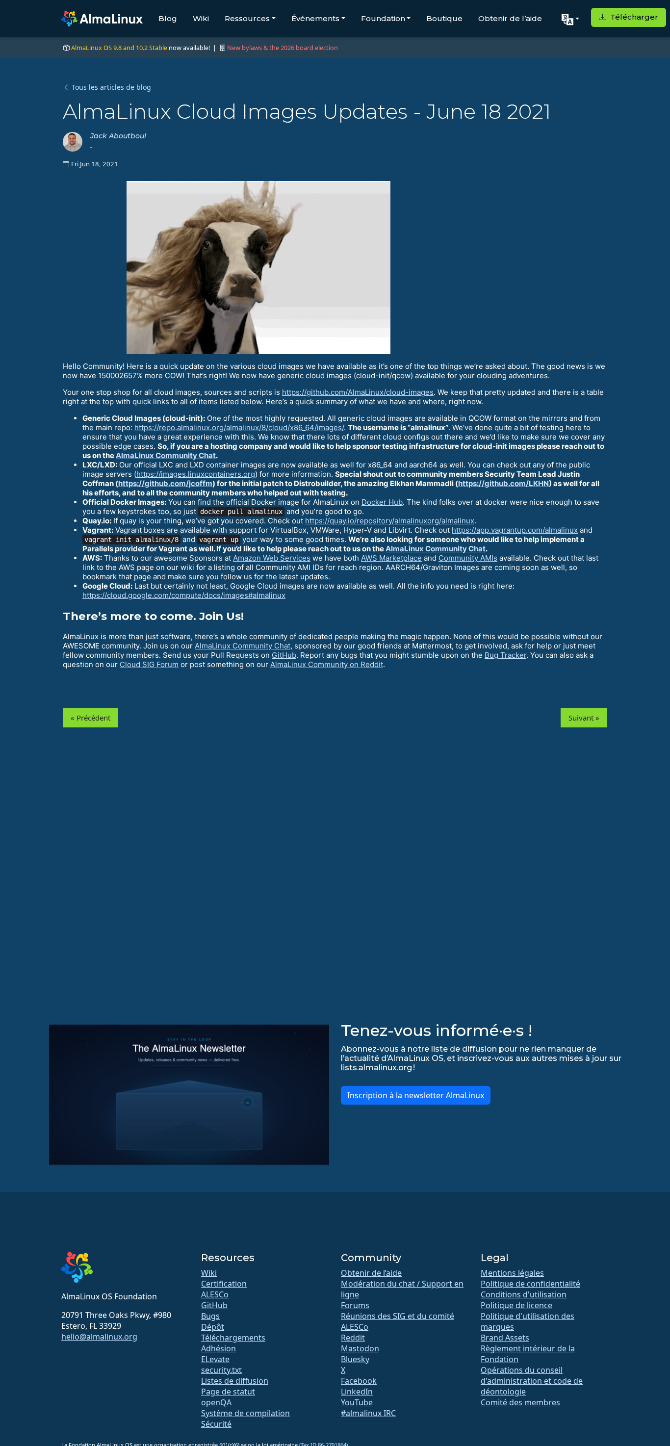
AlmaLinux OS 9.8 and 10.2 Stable (119, 47)
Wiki (201, 18)
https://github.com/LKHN (503, 483)
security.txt (221, 1370)
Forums (355, 1305)
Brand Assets (505, 1337)
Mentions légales (512, 1272)
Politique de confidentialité (530, 1283)
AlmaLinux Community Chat (166, 455)
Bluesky (355, 1359)
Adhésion (218, 1348)
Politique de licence (516, 1305)
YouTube (357, 1402)
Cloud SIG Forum (149, 664)
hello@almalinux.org (99, 1336)
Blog (167, 18)
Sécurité (216, 1424)
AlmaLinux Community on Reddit (326, 664)
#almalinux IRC (368, 1413)
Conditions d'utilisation (524, 1294)
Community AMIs (467, 558)
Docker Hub (382, 502)
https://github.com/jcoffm (165, 483)
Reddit (353, 1337)
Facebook (359, 1380)
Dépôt (212, 1326)
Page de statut (228, 1391)
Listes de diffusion (234, 1380)
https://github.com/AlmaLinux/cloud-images (358, 392)
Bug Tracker (505, 655)
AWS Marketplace (391, 558)
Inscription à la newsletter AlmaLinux (415, 1095)
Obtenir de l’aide (510, 18)
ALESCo (215, 1294)
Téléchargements (233, 1337)
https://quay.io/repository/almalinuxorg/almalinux (389, 520)
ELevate (215, 1359)
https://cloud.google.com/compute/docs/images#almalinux (183, 595)
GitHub (284, 655)
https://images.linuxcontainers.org (195, 474)
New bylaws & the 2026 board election (282, 47)
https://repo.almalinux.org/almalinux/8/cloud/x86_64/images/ (239, 427)
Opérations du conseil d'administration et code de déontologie (532, 1381)
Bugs (210, 1316)
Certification (224, 1283)
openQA (216, 1402)
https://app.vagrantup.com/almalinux (515, 530)
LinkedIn (357, 1391)
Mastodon (360, 1348)
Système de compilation (245, 1413)
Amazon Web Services (271, 558)
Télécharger (633, 17)
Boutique (444, 18)
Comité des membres (520, 1402)
